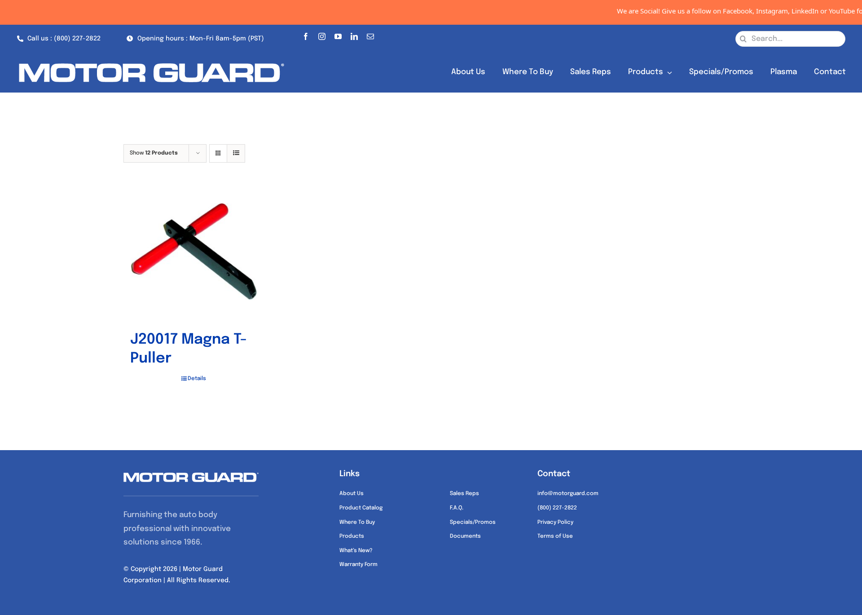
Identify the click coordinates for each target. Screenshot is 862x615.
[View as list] (236, 153)
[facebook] (305, 34)
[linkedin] (354, 34)
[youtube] (338, 34)
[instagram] (321, 34)
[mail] (370, 34)
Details (197, 378)
